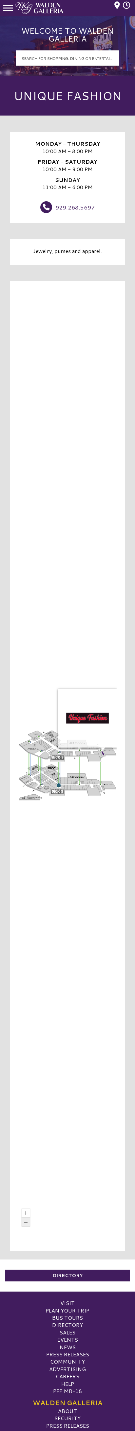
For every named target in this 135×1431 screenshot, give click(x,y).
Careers (67, 1376)
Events (67, 1339)
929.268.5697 (75, 207)
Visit (67, 1303)
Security (67, 1418)
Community (67, 1361)
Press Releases (67, 1354)
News (68, 1347)
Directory (67, 1275)
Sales (67, 1332)
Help (67, 1383)
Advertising (67, 1369)
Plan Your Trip (67, 1310)
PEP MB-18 (67, 1391)
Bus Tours (67, 1317)
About (67, 1411)
